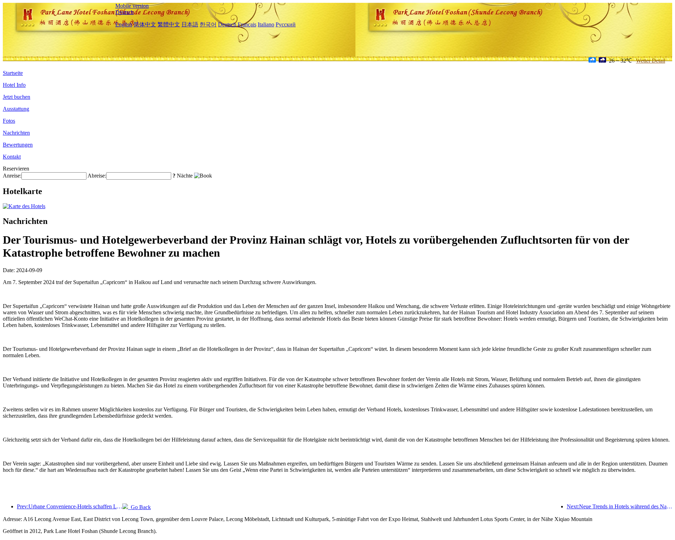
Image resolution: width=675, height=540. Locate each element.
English (123, 24)
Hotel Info (14, 85)
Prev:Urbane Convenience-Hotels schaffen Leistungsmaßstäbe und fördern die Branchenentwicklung (69, 506)
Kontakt (12, 157)
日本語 (189, 24)
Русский (286, 24)
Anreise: (12, 176)
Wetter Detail (650, 61)
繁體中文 (169, 24)
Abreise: (97, 176)
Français (247, 24)
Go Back (139, 507)
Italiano (266, 24)
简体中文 (145, 24)
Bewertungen (18, 145)
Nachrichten (16, 133)
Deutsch (124, 12)
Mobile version (132, 6)
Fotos (9, 121)
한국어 (208, 24)
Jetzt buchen (16, 97)
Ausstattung (16, 109)
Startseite (13, 73)
